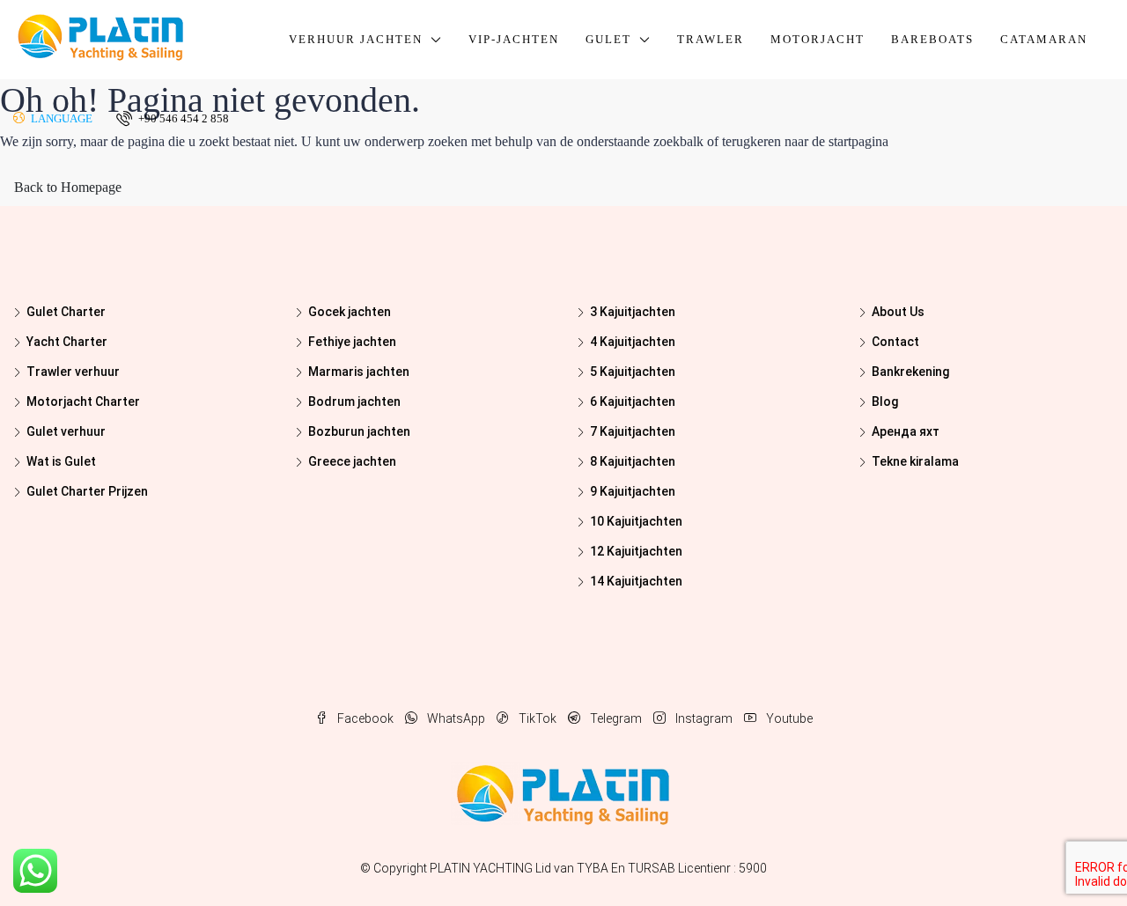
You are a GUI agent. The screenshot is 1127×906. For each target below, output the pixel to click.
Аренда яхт (905, 431)
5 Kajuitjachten (632, 372)
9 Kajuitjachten (632, 491)
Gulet (608, 39)
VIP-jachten (513, 39)
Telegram (616, 718)
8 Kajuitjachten (632, 461)
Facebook (365, 718)
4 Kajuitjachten (632, 342)
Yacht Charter (66, 342)
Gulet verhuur (66, 431)
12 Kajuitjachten (636, 551)
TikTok (537, 718)
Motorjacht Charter (83, 401)
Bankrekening (910, 372)
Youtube (788, 718)
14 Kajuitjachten (636, 581)
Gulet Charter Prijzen (87, 491)
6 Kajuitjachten (632, 401)
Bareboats (932, 39)
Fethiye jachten (352, 342)
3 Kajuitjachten (632, 312)
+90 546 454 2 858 (182, 118)
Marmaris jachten (358, 372)
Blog (885, 401)
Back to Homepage (68, 187)
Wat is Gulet (61, 461)
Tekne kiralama (915, 461)
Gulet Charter (66, 312)
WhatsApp (456, 718)
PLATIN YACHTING (481, 868)
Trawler (710, 39)
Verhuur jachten (356, 39)
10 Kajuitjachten (636, 521)
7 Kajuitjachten (632, 431)
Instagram (704, 718)
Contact (895, 342)
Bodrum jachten (354, 401)
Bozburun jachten (359, 431)
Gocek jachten (349, 312)
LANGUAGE (60, 118)
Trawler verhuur (73, 372)
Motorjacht (817, 39)
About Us (898, 312)
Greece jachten (352, 461)
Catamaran (1043, 39)
